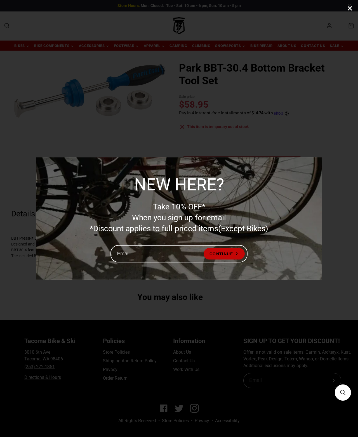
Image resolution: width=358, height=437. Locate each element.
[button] (343, 392)
